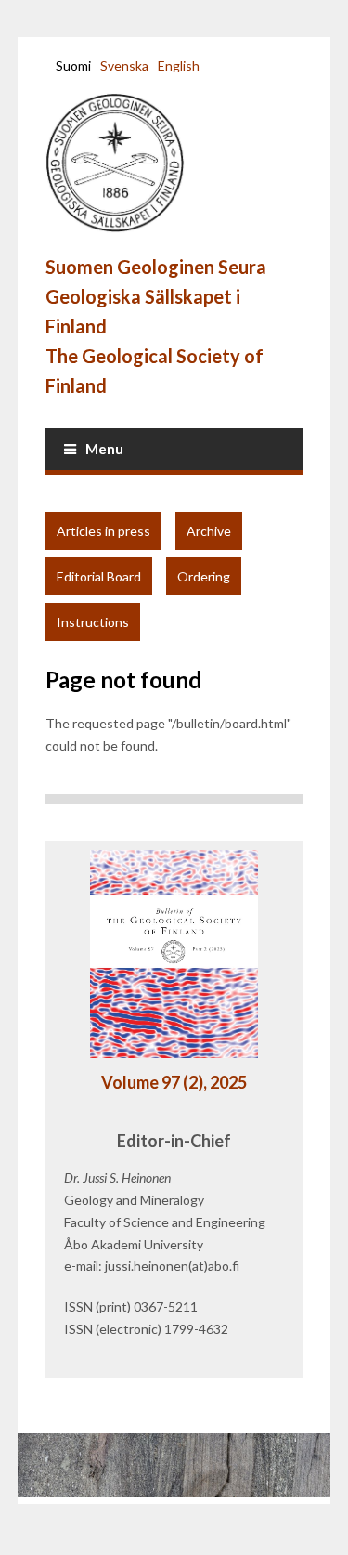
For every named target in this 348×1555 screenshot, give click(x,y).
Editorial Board (99, 576)
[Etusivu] (129, 163)
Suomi (73, 65)
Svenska (124, 65)
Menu (104, 448)
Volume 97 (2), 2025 (174, 1082)
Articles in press (103, 531)
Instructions (93, 622)
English (179, 65)
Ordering (203, 576)
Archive (209, 531)
